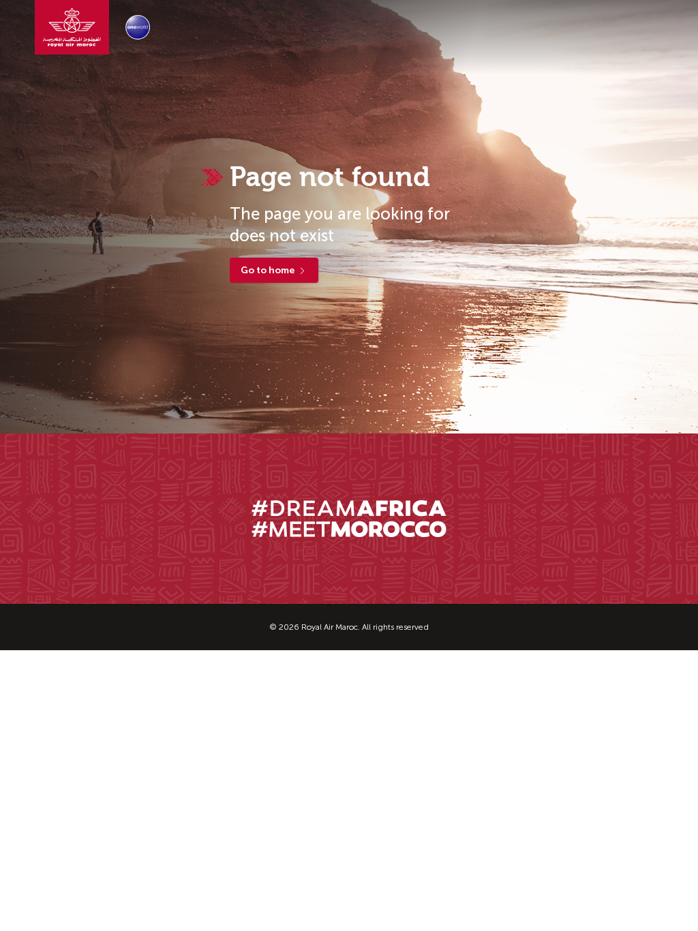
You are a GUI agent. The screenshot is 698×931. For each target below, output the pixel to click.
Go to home (267, 270)
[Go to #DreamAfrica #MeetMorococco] (349, 518)
